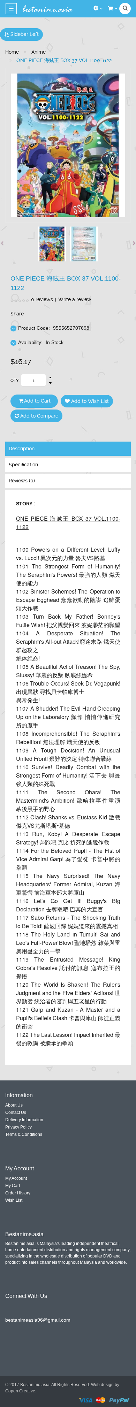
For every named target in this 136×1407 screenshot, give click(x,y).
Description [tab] (22, 448)
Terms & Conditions (23, 1134)
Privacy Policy (18, 1127)
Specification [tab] (23, 464)
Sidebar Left (24, 34)
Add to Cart (37, 401)
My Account (16, 1178)
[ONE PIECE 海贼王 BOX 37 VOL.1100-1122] (52, 244)
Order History (17, 1193)
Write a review (74, 299)
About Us (14, 1105)
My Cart (12, 1185)
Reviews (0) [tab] (22, 480)
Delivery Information (24, 1119)
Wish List (13, 1200)
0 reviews (42, 299)
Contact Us (15, 1112)
